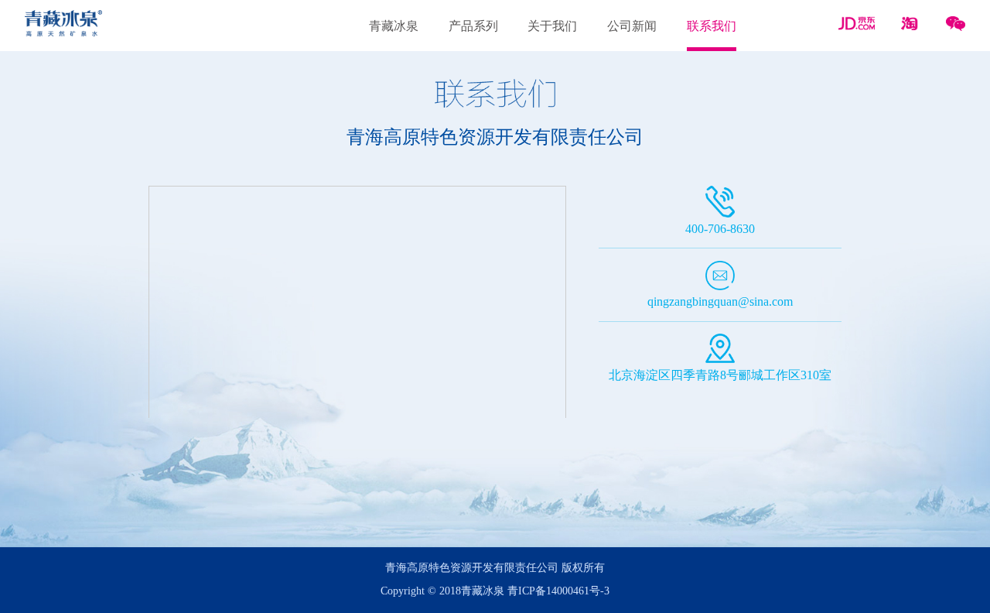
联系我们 (711, 26)
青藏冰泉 (393, 26)
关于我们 (552, 26)
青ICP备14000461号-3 (558, 591)
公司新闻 (632, 26)
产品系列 (473, 26)
